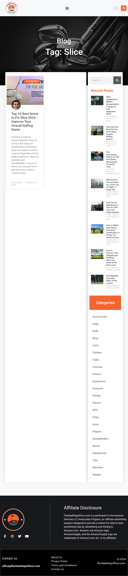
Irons (96, 424)
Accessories (100, 316)
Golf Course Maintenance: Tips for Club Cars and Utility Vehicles (112, 207)
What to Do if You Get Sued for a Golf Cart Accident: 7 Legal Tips (112, 185)
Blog (95, 338)
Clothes (97, 352)
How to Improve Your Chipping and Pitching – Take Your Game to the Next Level (112, 257)
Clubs (96, 359)
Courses (97, 366)
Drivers (97, 374)
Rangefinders (101, 438)
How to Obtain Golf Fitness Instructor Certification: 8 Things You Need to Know (112, 231)
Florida (97, 395)
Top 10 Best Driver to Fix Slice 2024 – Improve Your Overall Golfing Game (24, 121)
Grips (96, 417)
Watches (98, 467)
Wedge (97, 474)
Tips (95, 460)
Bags (96, 323)
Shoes (96, 445)
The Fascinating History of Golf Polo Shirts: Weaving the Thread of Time (112, 159)
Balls (95, 331)
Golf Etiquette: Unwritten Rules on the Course (112, 279)
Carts (96, 345)
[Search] (123, 8)
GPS (95, 410)
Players (97, 431)
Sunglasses (99, 453)
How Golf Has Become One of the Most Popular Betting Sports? (112, 133)
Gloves (97, 402)
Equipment (99, 381)
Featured (98, 388)
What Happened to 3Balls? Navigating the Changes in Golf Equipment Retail (112, 105)
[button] (67, 8)
